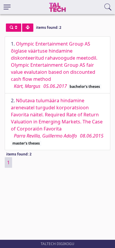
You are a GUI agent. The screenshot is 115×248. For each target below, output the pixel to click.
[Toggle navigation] (7, 7)
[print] (27, 28)
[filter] (13, 28)
